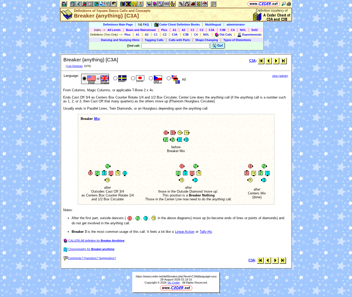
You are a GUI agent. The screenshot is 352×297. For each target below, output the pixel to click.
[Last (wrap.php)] (283, 61)
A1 (174, 29)
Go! (219, 45)
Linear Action (184, 232)
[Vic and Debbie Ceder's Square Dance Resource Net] (264, 4)
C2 (201, 29)
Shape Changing (206, 40)
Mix (97, 119)
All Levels (114, 29)
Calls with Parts (179, 40)
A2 (183, 29)
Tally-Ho (206, 232)
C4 (232, 29)
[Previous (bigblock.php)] (268, 61)
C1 (192, 29)
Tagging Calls (154, 40)
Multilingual (213, 24)
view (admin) (280, 75)
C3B (222, 29)
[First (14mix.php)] (261, 61)
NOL (243, 29)
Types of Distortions (237, 40)
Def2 (255, 29)
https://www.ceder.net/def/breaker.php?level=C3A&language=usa (176, 276)
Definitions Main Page (118, 24)
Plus (164, 29)
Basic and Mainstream (141, 29)
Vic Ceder (173, 282)
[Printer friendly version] (289, 4)
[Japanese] (137, 79)
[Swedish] (119, 79)
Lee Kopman (75, 66)
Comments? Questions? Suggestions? (92, 258)
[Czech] (155, 79)
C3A (211, 29)
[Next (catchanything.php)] (276, 61)
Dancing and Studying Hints (120, 40)
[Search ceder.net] (284, 4)
